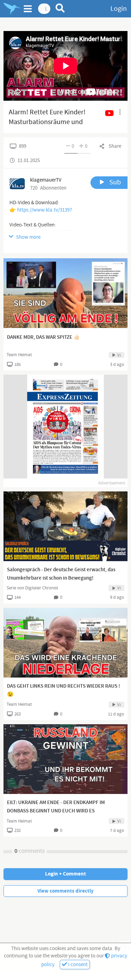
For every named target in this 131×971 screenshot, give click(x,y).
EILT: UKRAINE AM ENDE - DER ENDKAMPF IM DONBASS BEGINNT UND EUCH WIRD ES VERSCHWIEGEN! (56, 811)
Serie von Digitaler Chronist (32, 588)
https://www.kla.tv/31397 (44, 210)
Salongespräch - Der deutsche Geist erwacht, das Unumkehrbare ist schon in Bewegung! (61, 574)
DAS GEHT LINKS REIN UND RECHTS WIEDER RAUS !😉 (63, 690)
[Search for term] (60, 8)
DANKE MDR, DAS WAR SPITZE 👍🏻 (43, 337)
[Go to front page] (11, 8)
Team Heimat (19, 355)
